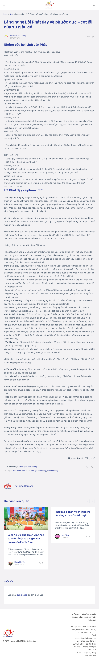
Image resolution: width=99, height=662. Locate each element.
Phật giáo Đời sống (18, 35)
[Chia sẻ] (92, 467)
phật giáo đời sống (38, 470)
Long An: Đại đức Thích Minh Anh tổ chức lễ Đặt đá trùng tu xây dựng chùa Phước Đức (26, 538)
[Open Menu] (4, 5)
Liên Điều (65, 535)
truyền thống (52, 470)
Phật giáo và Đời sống (28, 466)
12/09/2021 (15, 38)
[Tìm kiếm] (94, 5)
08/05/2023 (19, 564)
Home (5, 14)
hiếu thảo (26, 470)
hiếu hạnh (17, 470)
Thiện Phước (19, 562)
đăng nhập (22, 595)
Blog (11, 14)
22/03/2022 (66, 538)
